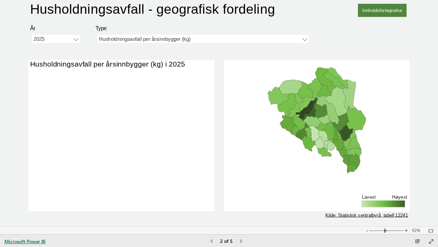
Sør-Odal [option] (52, 123)
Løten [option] (56, 163)
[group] (170, 10)
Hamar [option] (55, 137)
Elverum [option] (53, 84)
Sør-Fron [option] (52, 90)
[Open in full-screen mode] (431, 241)
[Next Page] (240, 242)
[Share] (417, 242)
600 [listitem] (186, 206)
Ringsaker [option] (50, 183)
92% (416, 230)
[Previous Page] (211, 242)
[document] (170, 10)
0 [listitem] (66, 206)
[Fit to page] (429, 231)
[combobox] (55, 39)
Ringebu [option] (52, 110)
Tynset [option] (55, 196)
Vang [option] (56, 156)
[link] (382, 10)
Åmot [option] (56, 104)
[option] (126, 77)
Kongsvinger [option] (47, 117)
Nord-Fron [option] (50, 77)
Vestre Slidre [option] (47, 169)
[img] (317, 196)
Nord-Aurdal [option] (48, 97)
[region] (219, 113)
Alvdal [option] (55, 189)
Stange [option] (54, 143)
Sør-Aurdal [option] (49, 176)
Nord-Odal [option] (50, 150)
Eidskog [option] (53, 130)
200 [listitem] (106, 206)
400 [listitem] (146, 206)
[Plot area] (316, 120)
